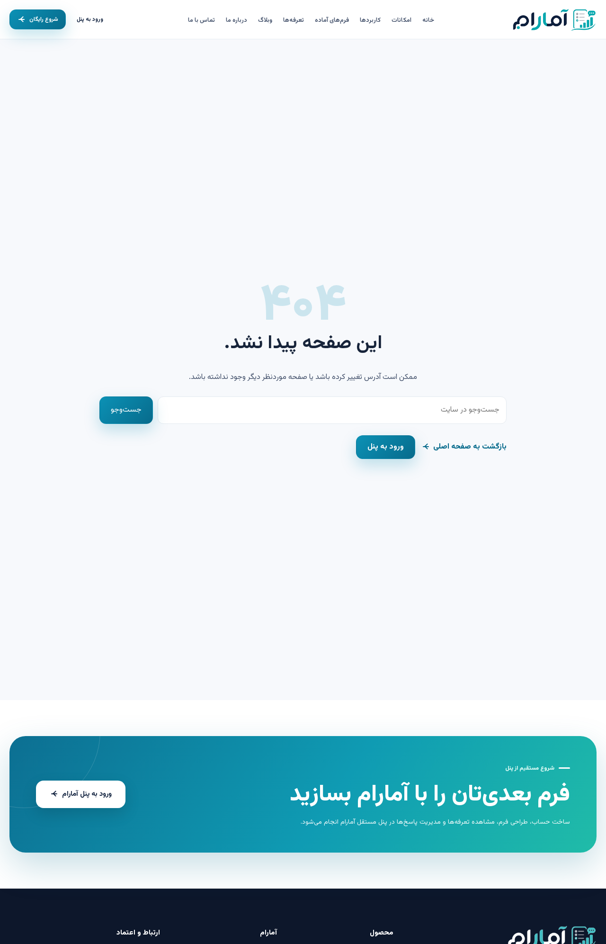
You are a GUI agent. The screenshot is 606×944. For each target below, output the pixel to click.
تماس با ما (201, 20)
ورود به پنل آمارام (87, 794)
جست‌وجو (126, 410)
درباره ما (236, 20)
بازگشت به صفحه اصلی (470, 447)
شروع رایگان (43, 19)
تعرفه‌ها (293, 20)
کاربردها (370, 20)
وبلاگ (265, 20)
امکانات (401, 20)
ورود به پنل (90, 19)
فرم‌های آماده (332, 20)
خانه (428, 20)
